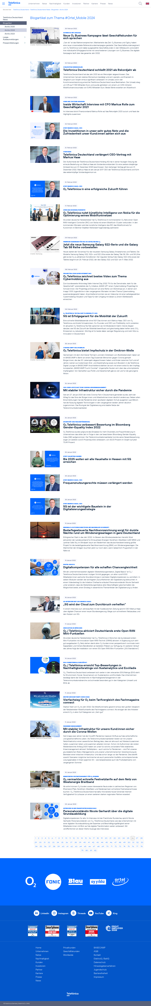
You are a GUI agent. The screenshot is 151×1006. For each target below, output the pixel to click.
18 (98, 838)
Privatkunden (69, 947)
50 (129, 842)
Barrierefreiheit (101, 973)
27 (137, 838)
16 (90, 838)
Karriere (95, 3)
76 (133, 846)
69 (103, 846)
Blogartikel (55, 10)
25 (128, 838)
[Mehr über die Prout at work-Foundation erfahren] (114, 931)
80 (87, 850)
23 (119, 838)
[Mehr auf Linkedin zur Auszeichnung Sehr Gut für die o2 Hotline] (72, 931)
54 (36, 846)
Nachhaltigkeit (55, 3)
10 (66, 838)
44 (102, 842)
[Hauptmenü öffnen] (3, 3)
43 (98, 842)
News (110, 3)
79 (82, 850)
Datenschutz (100, 962)
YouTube (99, 913)
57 (50, 846)
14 (82, 838)
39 (80, 842)
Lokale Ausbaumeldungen (11, 38)
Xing (115, 913)
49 (124, 842)
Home (38, 947)
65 (85, 846)
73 (120, 846)
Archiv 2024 (64, 10)
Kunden (66, 3)
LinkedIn (45, 913)
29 (36, 842)
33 (53, 842)
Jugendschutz (100, 969)
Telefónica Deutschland (21, 10)
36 (67, 842)
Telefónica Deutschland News (40, 10)
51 (133, 842)
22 (115, 838)
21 (110, 838)
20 (106, 838)
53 (142, 842)
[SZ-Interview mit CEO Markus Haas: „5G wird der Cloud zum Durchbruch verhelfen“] (85, 605)
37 (71, 842)
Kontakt (97, 955)
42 (93, 842)
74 (124, 846)
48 (120, 842)
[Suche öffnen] (140, 3)
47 (116, 842)
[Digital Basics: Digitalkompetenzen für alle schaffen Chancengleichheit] (85, 573)
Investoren (76, 3)
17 (94, 838)
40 (85, 842)
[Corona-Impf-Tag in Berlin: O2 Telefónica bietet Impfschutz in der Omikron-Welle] (85, 358)
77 (137, 846)
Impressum (99, 977)
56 (45, 846)
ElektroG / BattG (101, 958)
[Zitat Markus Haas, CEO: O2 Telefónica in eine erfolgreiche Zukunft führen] (85, 189)
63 (76, 846)
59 (59, 846)
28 (141, 838)
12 (74, 838)
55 (41, 846)
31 (44, 842)
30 (40, 842)
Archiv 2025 (10, 26)
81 (91, 850)
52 (137, 842)
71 (111, 846)
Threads (82, 913)
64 (81, 846)
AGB (96, 951)
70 (107, 846)
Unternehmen (34, 3)
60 (63, 846)
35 (62, 842)
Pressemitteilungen (11, 43)
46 (111, 842)
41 (89, 842)
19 (102, 838)
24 (124, 838)
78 (142, 846)
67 (94, 846)
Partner (86, 3)
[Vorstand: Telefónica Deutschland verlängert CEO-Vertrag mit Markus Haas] (85, 160)
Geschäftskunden (71, 951)
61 (67, 846)
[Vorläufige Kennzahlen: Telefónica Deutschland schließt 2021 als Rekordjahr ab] (85, 75)
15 (86, 838)
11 (70, 838)
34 (58, 842)
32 (49, 842)
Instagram (63, 913)
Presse (103, 3)
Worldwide (68, 955)
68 (98, 846)
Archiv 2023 (10, 33)
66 (90, 846)
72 (116, 846)
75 (129, 846)
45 (107, 842)
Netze (44, 3)
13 (78, 838)
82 (95, 850)
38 (76, 842)
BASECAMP (99, 947)
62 (72, 846)
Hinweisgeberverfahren (104, 966)
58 (54, 846)
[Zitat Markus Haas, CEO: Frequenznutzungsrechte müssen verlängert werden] (85, 483)
